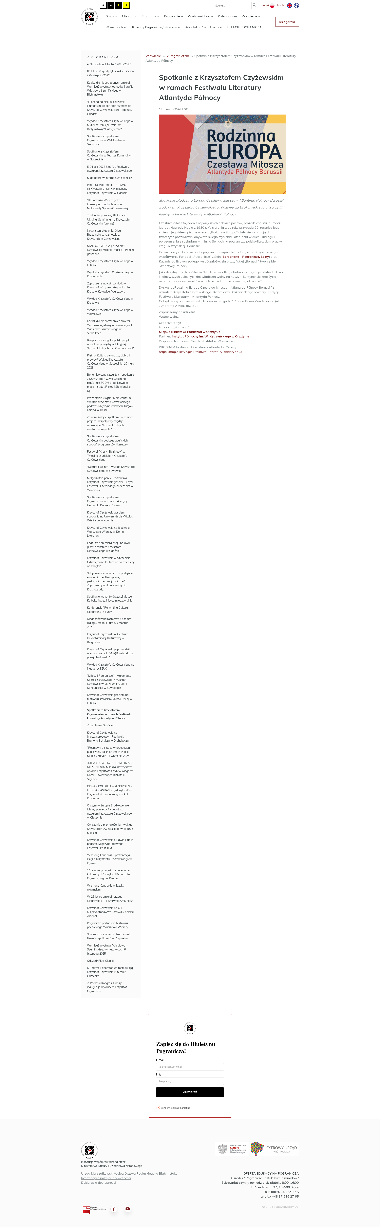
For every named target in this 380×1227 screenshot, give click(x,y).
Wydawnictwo (199, 16)
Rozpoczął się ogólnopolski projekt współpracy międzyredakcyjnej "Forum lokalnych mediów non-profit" (110, 344)
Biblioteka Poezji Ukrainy (203, 27)
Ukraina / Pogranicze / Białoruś (154, 27)
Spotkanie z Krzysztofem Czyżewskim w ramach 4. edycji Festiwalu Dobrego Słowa (107, 501)
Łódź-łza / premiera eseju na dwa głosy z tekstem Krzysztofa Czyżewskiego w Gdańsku (108, 547)
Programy (149, 16)
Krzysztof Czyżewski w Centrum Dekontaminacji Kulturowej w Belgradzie (107, 638)
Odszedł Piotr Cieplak (100, 961)
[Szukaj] (254, 5)
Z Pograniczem (103, 57)
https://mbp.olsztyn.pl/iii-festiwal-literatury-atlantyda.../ (200, 352)
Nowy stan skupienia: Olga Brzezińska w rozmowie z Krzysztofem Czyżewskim (104, 235)
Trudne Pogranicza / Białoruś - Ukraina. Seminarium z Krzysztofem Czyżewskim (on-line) (109, 219)
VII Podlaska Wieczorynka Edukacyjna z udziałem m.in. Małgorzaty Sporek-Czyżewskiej (107, 204)
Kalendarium (227, 16)
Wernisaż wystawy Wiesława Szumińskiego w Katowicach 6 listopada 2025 (106, 949)
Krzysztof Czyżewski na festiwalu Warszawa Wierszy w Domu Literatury (108, 532)
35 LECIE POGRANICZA (244, 27)
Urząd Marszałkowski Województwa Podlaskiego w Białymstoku (129, 1173)
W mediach (114, 27)
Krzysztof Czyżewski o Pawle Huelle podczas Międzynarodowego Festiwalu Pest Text (110, 844)
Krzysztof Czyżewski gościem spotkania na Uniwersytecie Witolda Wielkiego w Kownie (110, 516)
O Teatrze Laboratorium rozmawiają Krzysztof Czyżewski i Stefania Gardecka (110, 972)
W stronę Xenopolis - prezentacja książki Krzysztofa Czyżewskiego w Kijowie (109, 859)
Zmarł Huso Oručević (100, 725)
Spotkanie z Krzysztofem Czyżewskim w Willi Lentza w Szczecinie (106, 140)
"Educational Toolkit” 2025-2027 (110, 64)
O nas (109, 16)
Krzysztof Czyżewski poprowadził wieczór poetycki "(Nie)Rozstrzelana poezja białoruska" (110, 653)
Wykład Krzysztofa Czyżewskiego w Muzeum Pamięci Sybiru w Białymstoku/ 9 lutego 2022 (110, 125)
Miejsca (128, 16)
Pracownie (172, 16)
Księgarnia (287, 22)
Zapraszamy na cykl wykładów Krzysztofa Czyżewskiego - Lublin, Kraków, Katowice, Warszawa (108, 287)
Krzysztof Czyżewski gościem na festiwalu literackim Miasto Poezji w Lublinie (109, 699)
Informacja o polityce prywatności (106, 1178)
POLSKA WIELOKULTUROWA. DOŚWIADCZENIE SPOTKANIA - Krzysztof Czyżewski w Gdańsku (108, 189)
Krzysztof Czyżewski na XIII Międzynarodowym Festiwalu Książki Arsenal (110, 912)
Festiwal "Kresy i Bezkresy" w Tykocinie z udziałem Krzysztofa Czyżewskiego (107, 455)
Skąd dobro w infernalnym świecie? (109, 178)
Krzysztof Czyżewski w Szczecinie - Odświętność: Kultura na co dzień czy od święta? (110, 562)
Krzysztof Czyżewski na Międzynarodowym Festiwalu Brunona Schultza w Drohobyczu (108, 737)
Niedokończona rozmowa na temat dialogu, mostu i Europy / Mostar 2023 (109, 623)
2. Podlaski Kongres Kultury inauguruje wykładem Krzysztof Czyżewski (107, 987)
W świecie (249, 16)
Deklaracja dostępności (98, 1182)
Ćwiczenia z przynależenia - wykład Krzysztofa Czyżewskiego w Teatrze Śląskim (110, 829)
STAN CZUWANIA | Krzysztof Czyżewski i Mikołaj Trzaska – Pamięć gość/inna (110, 250)
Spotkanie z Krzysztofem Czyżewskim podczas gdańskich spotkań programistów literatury (107, 440)
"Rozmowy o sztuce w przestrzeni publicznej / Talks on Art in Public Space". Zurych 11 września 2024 (108, 752)
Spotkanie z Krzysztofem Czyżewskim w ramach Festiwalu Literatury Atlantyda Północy (109, 714)
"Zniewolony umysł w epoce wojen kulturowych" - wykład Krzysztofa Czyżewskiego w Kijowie (109, 874)
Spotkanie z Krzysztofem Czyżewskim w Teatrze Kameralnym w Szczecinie (110, 155)
